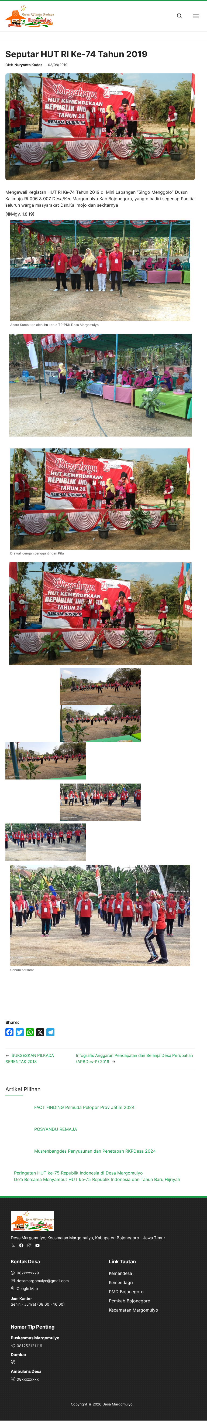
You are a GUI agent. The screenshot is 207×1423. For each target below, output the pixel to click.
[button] (179, 16)
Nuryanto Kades (28, 65)
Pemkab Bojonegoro (129, 1300)
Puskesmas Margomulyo (35, 1337)
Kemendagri (121, 1282)
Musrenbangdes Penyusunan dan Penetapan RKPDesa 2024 (95, 1151)
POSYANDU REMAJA (55, 1129)
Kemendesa (120, 1273)
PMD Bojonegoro (126, 1291)
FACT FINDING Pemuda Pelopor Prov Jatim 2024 (84, 1107)
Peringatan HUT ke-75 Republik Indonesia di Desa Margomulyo (78, 1173)
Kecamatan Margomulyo (133, 1310)
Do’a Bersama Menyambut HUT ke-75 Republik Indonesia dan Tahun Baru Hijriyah (97, 1179)
